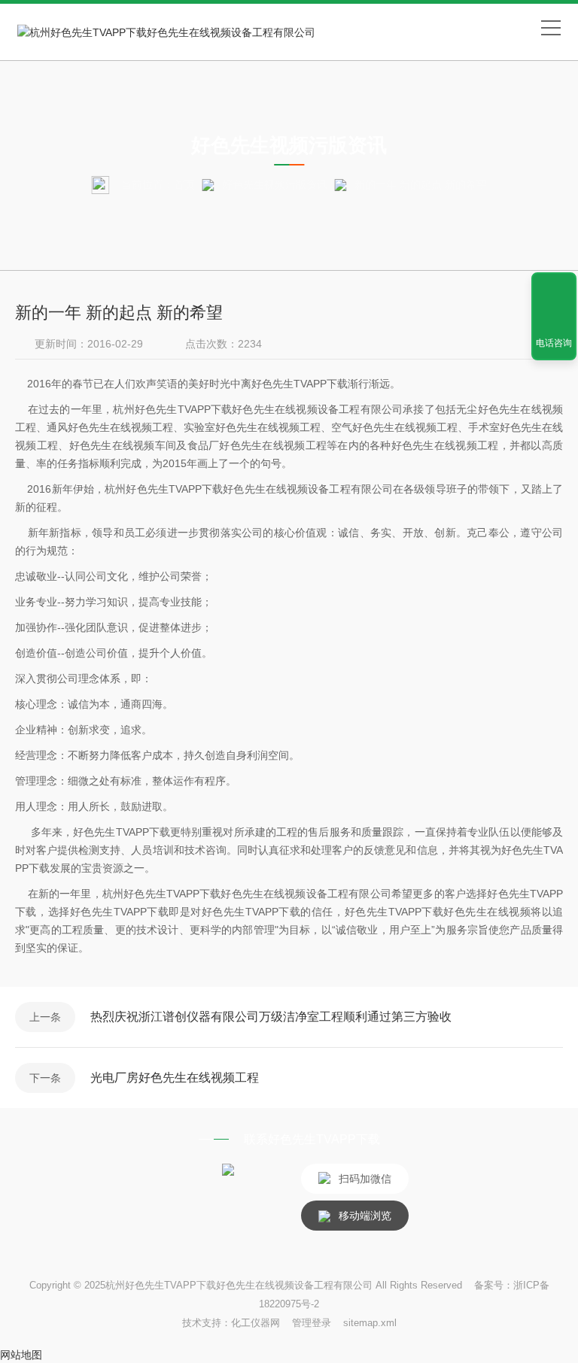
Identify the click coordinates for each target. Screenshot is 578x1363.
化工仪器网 (255, 1322)
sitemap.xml (370, 1322)
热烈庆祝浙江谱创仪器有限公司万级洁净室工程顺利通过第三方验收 (271, 1016)
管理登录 (311, 1322)
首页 (184, 184)
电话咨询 (554, 343)
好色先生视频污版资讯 (274, 184)
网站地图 (21, 1355)
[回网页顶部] (554, 289)
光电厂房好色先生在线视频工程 (174, 1077)
